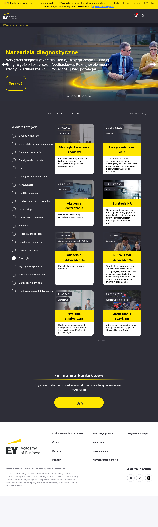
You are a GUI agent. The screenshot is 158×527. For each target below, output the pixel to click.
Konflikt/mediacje (29, 192)
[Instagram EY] (148, 478)
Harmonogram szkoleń (105, 459)
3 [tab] (75, 96)
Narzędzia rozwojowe (31, 217)
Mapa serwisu (100, 442)
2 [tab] (72, 96)
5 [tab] (83, 96)
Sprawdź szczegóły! (103, 6)
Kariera (56, 450)
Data (72, 113)
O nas (55, 442)
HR (20, 168)
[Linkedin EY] (139, 478)
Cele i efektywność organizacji (36, 143)
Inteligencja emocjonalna (33, 176)
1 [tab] (68, 96)
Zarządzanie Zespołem (32, 274)
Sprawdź (16, 83)
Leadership (25, 209)
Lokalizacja (51, 113)
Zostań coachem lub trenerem (36, 290)
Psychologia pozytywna (32, 241)
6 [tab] (86, 96)
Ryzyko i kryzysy (28, 250)
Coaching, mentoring (30, 152)
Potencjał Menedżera (31, 233)
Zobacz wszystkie (29, 135)
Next (153, 64)
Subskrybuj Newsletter (139, 468)
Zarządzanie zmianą (30, 282)
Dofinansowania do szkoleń (67, 433)
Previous (5, 64)
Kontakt (56, 459)
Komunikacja (26, 184)
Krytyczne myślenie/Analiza (34, 201)
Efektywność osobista (31, 160)
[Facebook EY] (131, 478)
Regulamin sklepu (138, 433)
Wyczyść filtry (138, 113)
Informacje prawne (103, 433)
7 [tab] (90, 96)
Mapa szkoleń (100, 450)
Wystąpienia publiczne (31, 266)
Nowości (23, 225)
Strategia (24, 258)
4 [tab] (79, 96)
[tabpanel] (79, 64)
